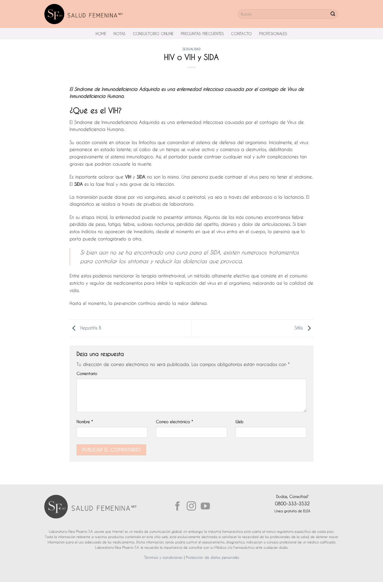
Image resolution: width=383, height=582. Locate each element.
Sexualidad (192, 49)
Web (239, 421)
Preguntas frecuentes (202, 34)
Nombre (85, 421)
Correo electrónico (174, 421)
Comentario (87, 373)
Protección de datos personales (212, 557)
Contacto (241, 34)
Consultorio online (153, 34)
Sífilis (299, 327)
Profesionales (273, 34)
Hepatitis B (90, 327)
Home (101, 34)
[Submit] (333, 14)
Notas (119, 34)
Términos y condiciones (163, 557)
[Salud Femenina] (83, 14)
